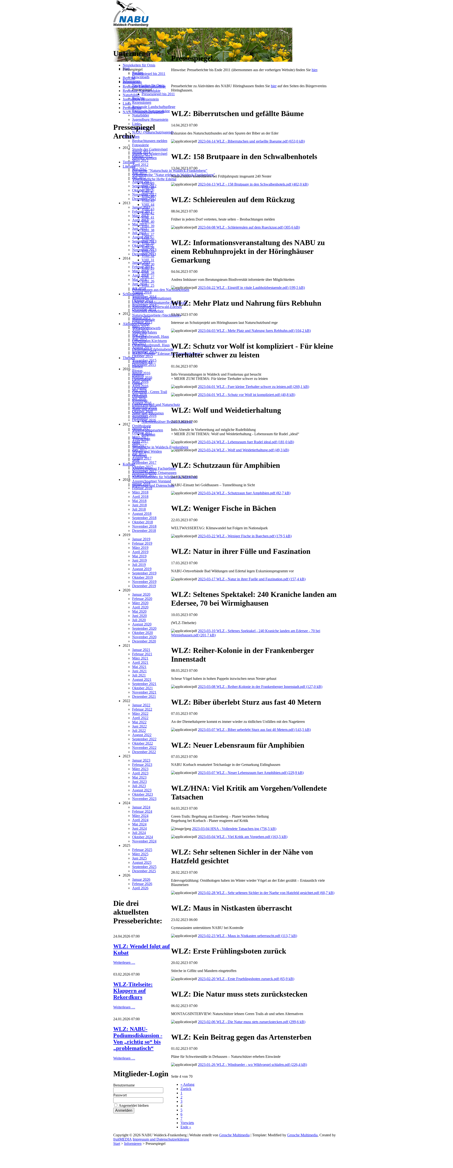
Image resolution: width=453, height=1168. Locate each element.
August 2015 (141, 348)
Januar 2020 (141, 594)
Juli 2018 (139, 509)
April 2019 (140, 552)
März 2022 (140, 714)
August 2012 (141, 182)
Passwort (120, 1095)
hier (314, 70)
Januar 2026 (141, 879)
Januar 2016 (141, 373)
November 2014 (144, 305)
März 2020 (140, 603)
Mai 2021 (139, 667)
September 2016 (144, 407)
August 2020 (141, 624)
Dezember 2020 (144, 641)
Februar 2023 (142, 765)
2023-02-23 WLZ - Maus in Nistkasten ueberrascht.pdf (247, 936)
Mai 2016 (139, 390)
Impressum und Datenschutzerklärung (161, 1139)
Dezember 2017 (144, 475)
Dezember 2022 (144, 752)
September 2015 (144, 352)
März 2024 (140, 816)
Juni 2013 (139, 228)
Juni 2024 (139, 828)
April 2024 (140, 820)
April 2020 (140, 607)
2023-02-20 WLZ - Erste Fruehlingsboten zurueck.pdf (246, 979)
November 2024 (144, 841)
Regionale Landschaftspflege (144, 86)
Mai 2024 (139, 824)
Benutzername (124, 1085)
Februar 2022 (142, 709)
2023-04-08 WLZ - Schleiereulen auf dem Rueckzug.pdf (249, 227)
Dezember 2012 (144, 199)
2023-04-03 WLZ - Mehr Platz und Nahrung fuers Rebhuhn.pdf (254, 331)
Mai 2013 (139, 224)
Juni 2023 (139, 782)
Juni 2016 (139, 394)
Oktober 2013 (142, 245)
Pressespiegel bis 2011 (148, 74)
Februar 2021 (142, 654)
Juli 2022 (139, 731)
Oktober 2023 (142, 794)
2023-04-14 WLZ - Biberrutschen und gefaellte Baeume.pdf (251, 141)
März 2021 (140, 658)
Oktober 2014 (142, 301)
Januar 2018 (141, 484)
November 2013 (144, 250)
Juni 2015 (139, 339)
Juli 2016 (139, 399)
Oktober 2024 (142, 837)
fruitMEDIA (122, 1139)
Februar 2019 (142, 543)
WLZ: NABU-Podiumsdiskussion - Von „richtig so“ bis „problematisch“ (137, 1038)
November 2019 (144, 582)
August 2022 (141, 735)
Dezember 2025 (144, 871)
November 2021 (144, 692)
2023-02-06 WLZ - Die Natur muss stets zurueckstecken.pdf (251, 1022)
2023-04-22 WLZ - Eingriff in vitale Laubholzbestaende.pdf (251, 288)
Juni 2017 (139, 450)
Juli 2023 (139, 786)
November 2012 (144, 194)
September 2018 (144, 518)
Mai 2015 (139, 335)
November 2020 (144, 637)
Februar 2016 (142, 377)
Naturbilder (131, 95)
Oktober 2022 (142, 743)
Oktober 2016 (142, 411)
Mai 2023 (139, 777)
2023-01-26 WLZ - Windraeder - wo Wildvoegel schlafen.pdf (252, 1065)
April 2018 (140, 497)
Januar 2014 (141, 263)
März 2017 (140, 437)
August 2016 (141, 403)
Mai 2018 (139, 501)
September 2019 (144, 573)
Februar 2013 (142, 211)
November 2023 (144, 799)
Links (127, 103)
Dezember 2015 (144, 365)
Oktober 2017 (142, 467)
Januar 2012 (141, 152)
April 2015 (140, 331)
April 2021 (140, 662)
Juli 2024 (139, 833)
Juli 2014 (139, 288)
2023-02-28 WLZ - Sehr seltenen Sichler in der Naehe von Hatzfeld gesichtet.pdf (266, 893)
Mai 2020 (139, 611)
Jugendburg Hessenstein (141, 99)
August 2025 (141, 862)
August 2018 (141, 514)
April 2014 (140, 275)
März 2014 (140, 271)
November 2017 (144, 471)
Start (116, 1144)
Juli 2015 (139, 343)
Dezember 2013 (144, 254)
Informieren (133, 1144)
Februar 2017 (142, 433)
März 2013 (140, 216)
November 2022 (144, 748)
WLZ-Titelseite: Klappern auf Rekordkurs (133, 990)
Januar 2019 (141, 539)
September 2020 (144, 628)
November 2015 (144, 360)
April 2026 (140, 888)
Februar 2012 (142, 156)
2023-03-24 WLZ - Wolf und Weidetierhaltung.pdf (243, 450)
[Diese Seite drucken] (173, 47)
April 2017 (140, 441)
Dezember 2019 (144, 586)
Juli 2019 (139, 565)
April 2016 (140, 386)
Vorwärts (187, 1123)
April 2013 (140, 220)
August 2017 (141, 458)
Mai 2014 (139, 280)
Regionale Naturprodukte (141, 91)
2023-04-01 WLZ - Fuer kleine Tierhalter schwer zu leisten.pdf (253, 387)
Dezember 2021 (144, 697)
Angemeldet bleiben (134, 1105)
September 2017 (144, 462)
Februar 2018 (142, 488)
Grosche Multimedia (234, 1135)
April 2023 (140, 773)
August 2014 (141, 292)
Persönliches (132, 108)
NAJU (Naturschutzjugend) (143, 112)
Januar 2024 (141, 807)
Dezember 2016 (144, 420)
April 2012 (140, 165)
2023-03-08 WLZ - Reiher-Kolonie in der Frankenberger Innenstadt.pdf (260, 687)
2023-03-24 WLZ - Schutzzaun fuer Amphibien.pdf (244, 493)
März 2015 (140, 326)
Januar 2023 (141, 760)
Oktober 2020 (142, 633)
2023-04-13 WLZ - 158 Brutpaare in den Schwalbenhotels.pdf (253, 184)
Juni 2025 (139, 858)
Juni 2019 (139, 560)
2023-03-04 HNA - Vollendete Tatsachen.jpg (234, 829)
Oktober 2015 (142, 356)
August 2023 (141, 790)
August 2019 (141, 569)
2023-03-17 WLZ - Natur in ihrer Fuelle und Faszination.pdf (252, 579)
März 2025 (140, 854)
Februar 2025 (142, 850)
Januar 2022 (141, 705)
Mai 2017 (139, 445)
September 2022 (144, 739)
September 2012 (144, 186)
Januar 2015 (141, 318)
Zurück (185, 1089)
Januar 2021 (141, 650)
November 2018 (144, 526)
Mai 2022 (139, 722)
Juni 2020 (139, 616)
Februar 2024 (142, 811)
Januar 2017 (141, 428)
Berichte (129, 78)
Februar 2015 (142, 322)
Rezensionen (132, 82)
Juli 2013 (139, 233)
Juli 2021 (139, 675)
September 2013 (144, 241)
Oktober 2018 (142, 522)
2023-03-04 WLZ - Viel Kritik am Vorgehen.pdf (242, 837)
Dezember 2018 (144, 531)
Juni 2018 (139, 505)
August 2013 (141, 237)
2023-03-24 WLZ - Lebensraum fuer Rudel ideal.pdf (246, 442)
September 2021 (144, 684)
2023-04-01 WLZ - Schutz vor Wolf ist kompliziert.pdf (246, 395)
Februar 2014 (142, 267)
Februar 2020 (142, 599)
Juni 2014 (139, 284)
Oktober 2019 (142, 577)
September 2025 (144, 867)
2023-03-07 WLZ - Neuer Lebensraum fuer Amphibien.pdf (251, 773)
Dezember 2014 (144, 309)
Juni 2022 (139, 726)
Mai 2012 (139, 169)
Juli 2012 (139, 177)
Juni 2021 (139, 671)
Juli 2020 (139, 620)
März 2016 (140, 382)
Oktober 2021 (142, 688)
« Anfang (187, 1084)
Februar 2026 (142, 884)
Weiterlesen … (124, 962)
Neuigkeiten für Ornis (139, 65)
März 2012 (140, 160)
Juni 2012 (139, 173)
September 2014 (144, 297)
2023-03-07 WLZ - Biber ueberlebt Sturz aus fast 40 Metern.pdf (254, 730)
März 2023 (140, 769)
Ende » (185, 1127)
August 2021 (141, 679)
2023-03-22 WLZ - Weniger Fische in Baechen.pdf (245, 536)
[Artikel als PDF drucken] (178, 47)
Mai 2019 (139, 556)
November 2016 (144, 416)
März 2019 (140, 548)
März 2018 (140, 492)
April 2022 (140, 718)
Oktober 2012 (142, 190)
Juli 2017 (139, 454)
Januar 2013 (141, 207)
